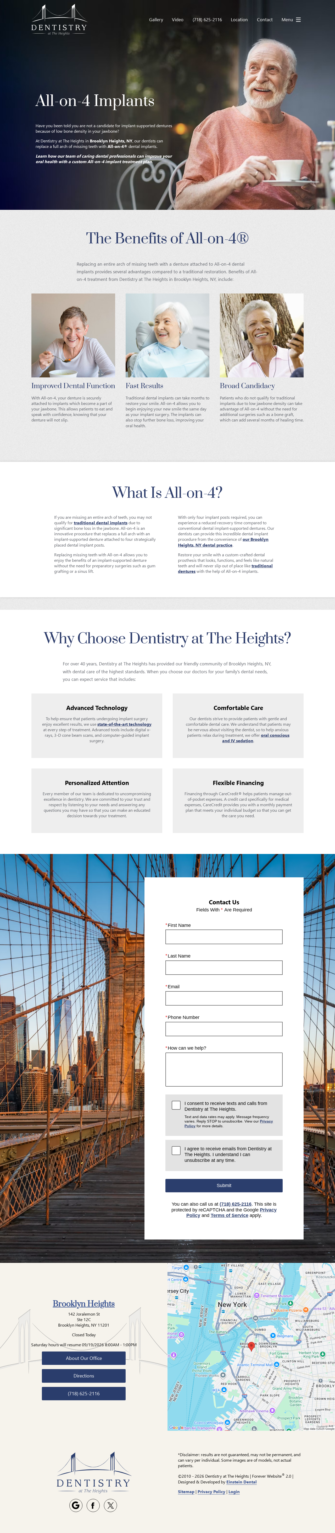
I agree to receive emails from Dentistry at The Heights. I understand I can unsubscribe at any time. (228, 1154)
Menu (287, 20)
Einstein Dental (241, 1481)
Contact (265, 20)
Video (177, 20)
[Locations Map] (251, 1346)
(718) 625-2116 (236, 1204)
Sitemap (186, 1491)
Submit (224, 1185)
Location (239, 20)
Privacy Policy (211, 1491)
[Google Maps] (75, 1505)
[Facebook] (93, 1505)
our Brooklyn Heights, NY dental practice (223, 541)
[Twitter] (110, 1505)
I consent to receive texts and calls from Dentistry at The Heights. (229, 1114)
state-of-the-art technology (124, 724)
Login (234, 1491)
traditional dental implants (100, 522)
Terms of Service (229, 1215)
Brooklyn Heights (84, 1304)
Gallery (156, 20)
